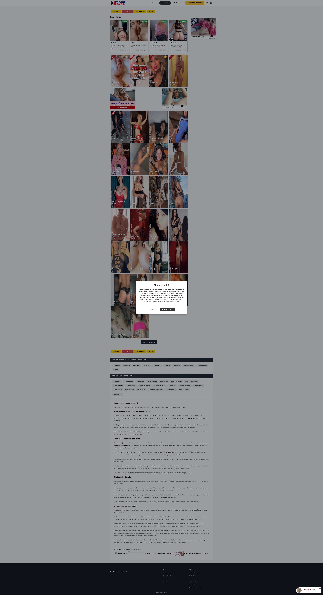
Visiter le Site (167, 309)
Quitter (153, 309)
